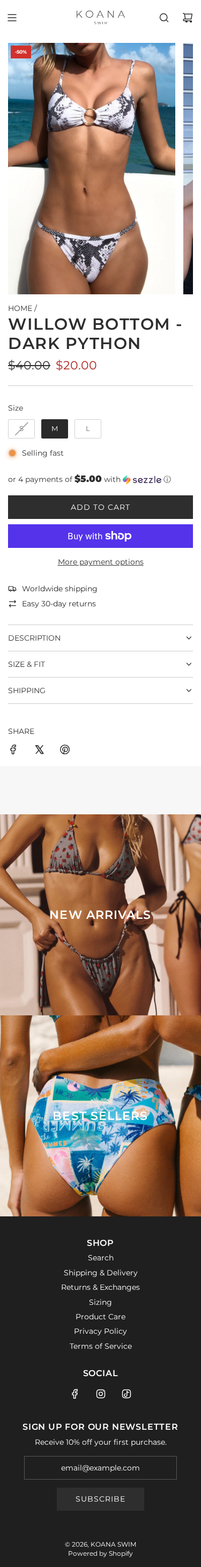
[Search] (164, 17)
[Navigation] (12, 17)
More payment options (101, 562)
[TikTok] (126, 1394)
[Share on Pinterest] (65, 751)
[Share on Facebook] (13, 751)
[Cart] (187, 17)
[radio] (21, 429)
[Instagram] (101, 1394)
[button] (100, 479)
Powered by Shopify (100, 1553)
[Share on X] (39, 751)
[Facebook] (75, 1394)
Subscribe (100, 1499)
